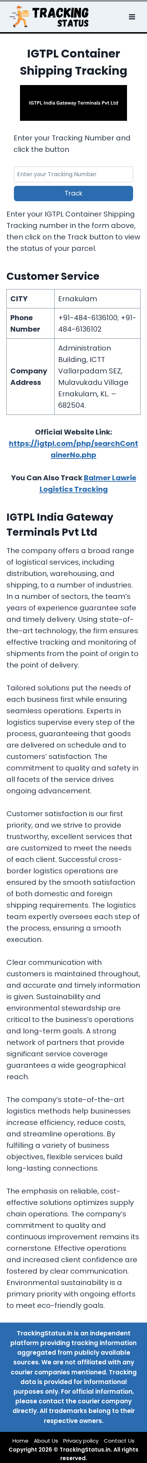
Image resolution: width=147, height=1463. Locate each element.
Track (73, 193)
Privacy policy (80, 1440)
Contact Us (119, 1440)
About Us (46, 1440)
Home (20, 1440)
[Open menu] (132, 16)
